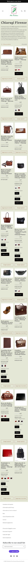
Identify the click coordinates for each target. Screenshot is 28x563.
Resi (4, 513)
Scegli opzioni (21, 78)
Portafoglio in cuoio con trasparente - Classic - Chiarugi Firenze (6, 465)
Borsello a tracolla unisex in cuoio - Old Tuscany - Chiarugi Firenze (7, 138)
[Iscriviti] (23, 546)
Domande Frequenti (7, 531)
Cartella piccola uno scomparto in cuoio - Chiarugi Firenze (20, 319)
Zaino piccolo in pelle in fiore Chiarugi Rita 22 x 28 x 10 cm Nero (20, 465)
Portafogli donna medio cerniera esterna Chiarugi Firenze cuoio (6, 281)
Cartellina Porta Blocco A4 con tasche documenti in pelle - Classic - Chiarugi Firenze (7, 353)
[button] (2, 11)
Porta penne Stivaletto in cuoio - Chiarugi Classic (7, 322)
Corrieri (4, 519)
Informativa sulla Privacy (8, 507)
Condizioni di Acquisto (8, 504)
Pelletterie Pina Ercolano (12, 561)
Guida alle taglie (6, 534)
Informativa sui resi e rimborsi (10, 510)
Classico (17, 198)
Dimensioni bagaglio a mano (9, 528)
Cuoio (17, 193)
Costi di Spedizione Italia (8, 516)
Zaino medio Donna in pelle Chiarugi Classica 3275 (20, 98)
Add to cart (19, 73)
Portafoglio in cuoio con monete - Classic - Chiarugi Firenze (21, 409)
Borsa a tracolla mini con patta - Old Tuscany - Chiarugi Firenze (6, 171)
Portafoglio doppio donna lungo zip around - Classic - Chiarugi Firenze (7, 62)
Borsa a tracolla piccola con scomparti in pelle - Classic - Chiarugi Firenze (20, 232)
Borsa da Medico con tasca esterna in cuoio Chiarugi (6, 404)
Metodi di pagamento (8, 522)
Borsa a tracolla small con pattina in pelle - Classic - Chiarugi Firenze (20, 175)
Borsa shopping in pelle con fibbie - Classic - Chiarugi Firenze (7, 227)
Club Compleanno (7, 537)
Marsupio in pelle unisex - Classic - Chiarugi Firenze (20, 279)
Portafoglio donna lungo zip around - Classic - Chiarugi (20, 142)
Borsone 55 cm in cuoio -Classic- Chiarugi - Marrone (7, 100)
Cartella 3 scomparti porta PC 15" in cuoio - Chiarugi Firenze (20, 352)
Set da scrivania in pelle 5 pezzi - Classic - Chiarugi (20, 58)
